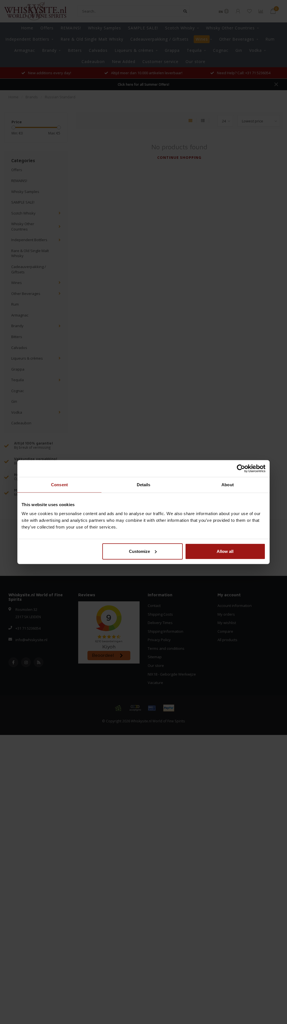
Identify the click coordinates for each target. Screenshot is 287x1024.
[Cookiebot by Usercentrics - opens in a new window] (240, 468)
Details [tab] (144, 484)
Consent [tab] (59, 484)
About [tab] (227, 484)
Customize (139, 551)
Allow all (225, 551)
